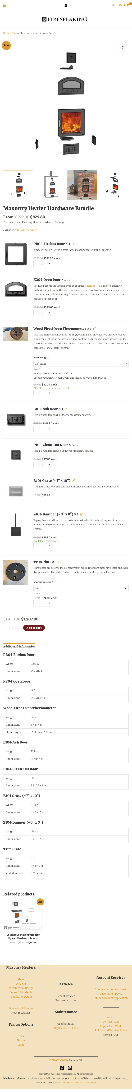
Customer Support (111, 993)
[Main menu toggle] (4, 5)
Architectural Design (21, 988)
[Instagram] (70, 1067)
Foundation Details (21, 996)
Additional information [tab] (19, 646)
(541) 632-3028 (58, 1060)
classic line (90, 285)
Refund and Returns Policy (111, 1030)
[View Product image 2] (50, 185)
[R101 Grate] (15, 491)
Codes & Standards (21, 992)
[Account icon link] (65, 5)
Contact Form (111, 1021)
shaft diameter (43, 582)
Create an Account (106, 989)
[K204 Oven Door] (15, 290)
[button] (113, 5)
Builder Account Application (111, 998)
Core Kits (21, 983)
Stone (21, 1044)
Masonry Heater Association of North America (75, 1083)
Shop (15, 33)
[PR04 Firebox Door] (15, 254)
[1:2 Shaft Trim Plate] (15, 572)
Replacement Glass (66, 1028)
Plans (21, 979)
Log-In (123, 989)
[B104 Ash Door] (15, 419)
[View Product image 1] (18, 185)
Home (6, 33)
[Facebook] (61, 1067)
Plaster (21, 1040)
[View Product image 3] (82, 185)
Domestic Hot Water (21, 1008)
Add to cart (34, 627)
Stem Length (41, 357)
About (110, 1017)
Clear (36, 369)
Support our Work (111, 1026)
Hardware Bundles (26, 230)
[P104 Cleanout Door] (15, 455)
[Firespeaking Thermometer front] (15, 334)
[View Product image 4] (114, 185)
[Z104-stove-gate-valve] (15, 524)
